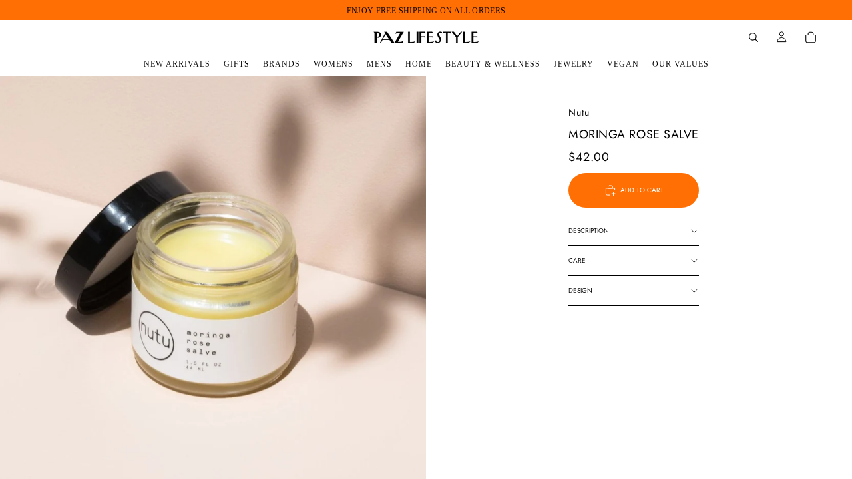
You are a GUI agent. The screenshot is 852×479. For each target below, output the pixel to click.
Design (580, 290)
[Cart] (810, 37)
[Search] (753, 37)
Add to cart (642, 190)
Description (588, 231)
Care (577, 260)
